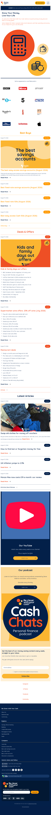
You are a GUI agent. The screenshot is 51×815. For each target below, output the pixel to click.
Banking (4, 727)
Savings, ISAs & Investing (7, 724)
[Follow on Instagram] (16, 770)
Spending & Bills (5, 734)
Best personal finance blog (19, 8)
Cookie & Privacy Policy (32, 803)
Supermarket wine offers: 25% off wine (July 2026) (23, 311)
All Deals (3, 390)
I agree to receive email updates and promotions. (26, 671)
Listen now (25, 587)
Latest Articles (25, 395)
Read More (4, 177)
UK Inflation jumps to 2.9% (12, 463)
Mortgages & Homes (7, 731)
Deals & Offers (25, 231)
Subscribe (34, 792)
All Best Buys (4, 225)
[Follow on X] (13, 770)
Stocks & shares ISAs (7, 746)
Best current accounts (7, 753)
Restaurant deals (8, 350)
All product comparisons (8, 756)
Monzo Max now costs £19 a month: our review (21, 477)
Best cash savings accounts (8, 749)
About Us (4, 712)
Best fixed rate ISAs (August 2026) (16, 201)
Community (25, 699)
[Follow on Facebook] (19, 770)
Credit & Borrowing (6, 729)
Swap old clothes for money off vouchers (19, 433)
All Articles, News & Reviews (8, 487)
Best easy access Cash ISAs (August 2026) (19, 216)
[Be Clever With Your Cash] (5, 3)
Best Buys (25, 132)
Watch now (24, 558)
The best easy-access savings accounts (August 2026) (24, 170)
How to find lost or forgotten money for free (20, 449)
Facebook (25, 694)
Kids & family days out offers (14, 269)
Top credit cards (6, 751)
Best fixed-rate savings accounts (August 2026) (21, 187)
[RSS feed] (21, 770)
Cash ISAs (4, 744)
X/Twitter (25, 689)
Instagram (25, 684)
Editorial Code (5, 714)
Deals (3, 736)
